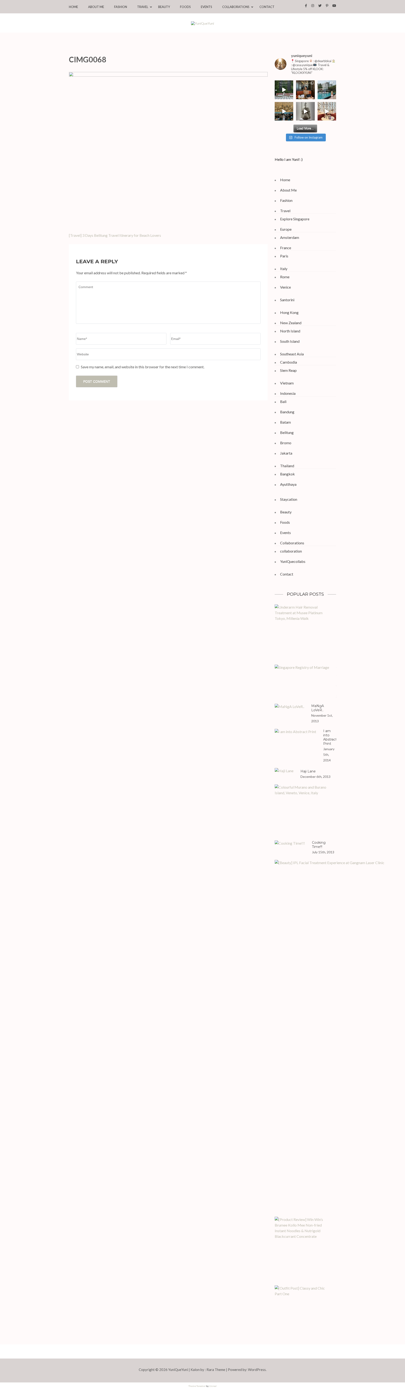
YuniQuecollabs (292, 561)
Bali (283, 401)
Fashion (120, 7)
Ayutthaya (288, 484)
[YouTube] (334, 6)
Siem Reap (288, 370)
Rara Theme (215, 1369)
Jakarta (286, 453)
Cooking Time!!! (319, 844)
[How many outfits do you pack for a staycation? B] (284, 111)
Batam (285, 422)
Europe (286, 229)
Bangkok (287, 474)
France (285, 247)
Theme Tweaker (197, 1386)
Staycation (288, 499)
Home (73, 7)
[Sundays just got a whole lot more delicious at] (327, 111)
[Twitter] (320, 6)
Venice (285, 287)
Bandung (287, 412)
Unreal (213, 1386)
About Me (96, 7)
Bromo (285, 442)
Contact (266, 7)
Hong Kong (289, 312)
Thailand (287, 465)
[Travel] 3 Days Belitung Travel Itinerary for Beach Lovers (115, 235)
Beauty (164, 7)
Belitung (287, 432)
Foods (185, 7)
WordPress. (257, 1369)
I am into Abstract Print (330, 737)
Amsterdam (289, 237)
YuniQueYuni (178, 1369)
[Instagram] (312, 6)
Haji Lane (308, 771)
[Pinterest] (327, 6)
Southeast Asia (292, 354)
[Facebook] (306, 6)
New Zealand (290, 322)
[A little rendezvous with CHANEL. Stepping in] (305, 89)
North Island (290, 331)
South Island (290, 341)
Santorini (287, 299)
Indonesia (288, 393)
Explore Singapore (294, 219)
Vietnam (287, 383)
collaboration (291, 551)
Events (206, 7)
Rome (284, 277)
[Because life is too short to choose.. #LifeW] (284, 89)
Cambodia (288, 362)
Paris (284, 256)
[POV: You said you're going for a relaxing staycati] (327, 89)
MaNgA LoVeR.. (317, 708)
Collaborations (235, 7)
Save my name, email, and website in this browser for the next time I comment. (142, 367)
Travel (142, 7)
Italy (283, 268)
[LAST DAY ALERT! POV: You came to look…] (305, 111)
